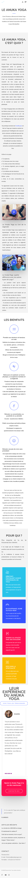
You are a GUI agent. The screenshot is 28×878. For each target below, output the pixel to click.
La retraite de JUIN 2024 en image (12, 828)
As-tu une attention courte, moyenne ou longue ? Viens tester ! (13, 839)
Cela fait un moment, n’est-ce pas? (12, 834)
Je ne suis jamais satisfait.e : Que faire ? (14, 843)
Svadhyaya (18, 126)
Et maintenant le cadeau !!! (9, 831)
